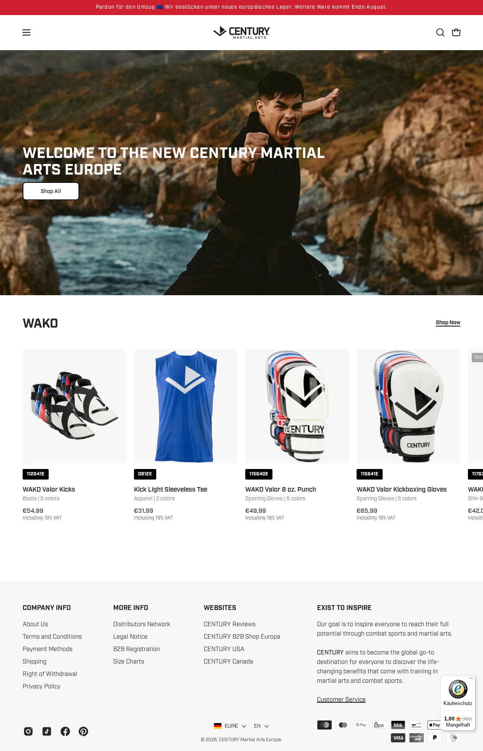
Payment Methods (47, 649)
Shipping (34, 661)
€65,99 (376, 514)
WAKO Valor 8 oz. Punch (280, 490)
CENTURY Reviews (229, 624)
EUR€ (231, 726)
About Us (35, 624)
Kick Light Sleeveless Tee (170, 490)
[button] (440, 32)
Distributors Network (141, 624)
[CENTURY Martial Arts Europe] (241, 32)
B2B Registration (136, 649)
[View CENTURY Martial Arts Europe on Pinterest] (82, 731)
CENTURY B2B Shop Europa (242, 637)
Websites (220, 608)
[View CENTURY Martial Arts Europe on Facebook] (64, 731)
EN (257, 726)
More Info (130, 608)
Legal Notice (130, 637)
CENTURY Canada (228, 661)
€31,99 (153, 514)
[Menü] (470, 680)
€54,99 (42, 514)
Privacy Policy (41, 686)
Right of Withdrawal (50, 674)
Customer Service (341, 699)
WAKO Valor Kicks (49, 490)
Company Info (47, 608)
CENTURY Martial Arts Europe (250, 739)
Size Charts (128, 661)
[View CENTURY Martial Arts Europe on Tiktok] (45, 731)
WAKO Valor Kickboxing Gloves (402, 490)
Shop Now (448, 322)
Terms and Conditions (52, 637)
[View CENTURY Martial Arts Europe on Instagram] (27, 731)
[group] (241, 7)
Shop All (51, 191)
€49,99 (265, 514)
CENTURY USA (224, 649)
